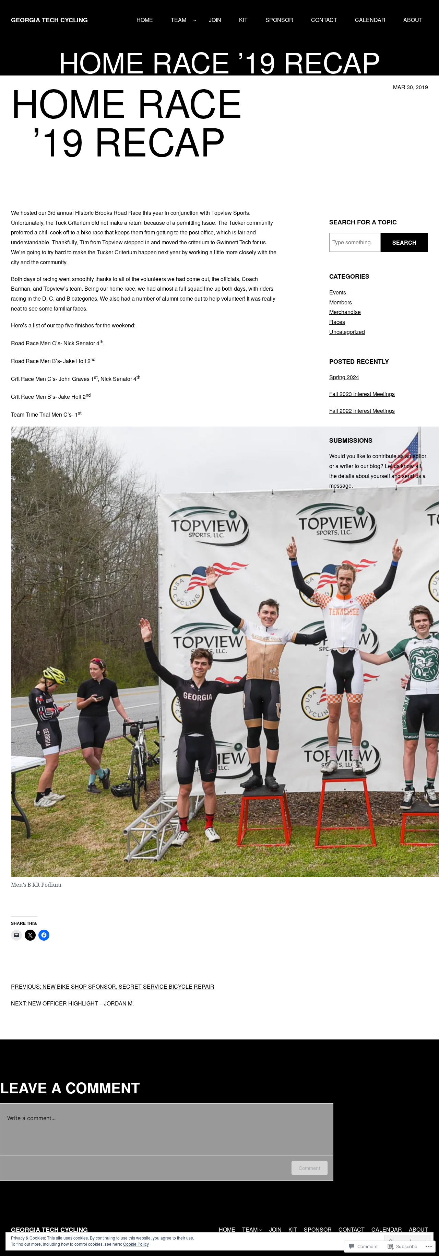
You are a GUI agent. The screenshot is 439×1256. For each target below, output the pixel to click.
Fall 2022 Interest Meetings (362, 411)
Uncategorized (347, 332)
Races (337, 322)
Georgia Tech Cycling (49, 19)
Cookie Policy (136, 1244)
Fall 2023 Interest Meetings (362, 394)
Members (340, 302)
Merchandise (345, 312)
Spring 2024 (344, 377)
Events (337, 292)
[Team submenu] (195, 20)
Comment (309, 1168)
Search (404, 242)
